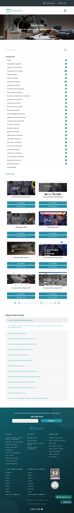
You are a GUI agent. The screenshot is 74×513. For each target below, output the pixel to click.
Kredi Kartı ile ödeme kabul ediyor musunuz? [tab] (23, 371)
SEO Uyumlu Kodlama (55, 446)
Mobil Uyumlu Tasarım (56, 448)
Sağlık (30, 481)
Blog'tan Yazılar (11, 461)
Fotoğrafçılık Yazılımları (36, 64)
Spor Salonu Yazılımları (36, 142)
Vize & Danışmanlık (36, 164)
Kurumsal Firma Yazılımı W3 (52, 288)
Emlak (36, 60)
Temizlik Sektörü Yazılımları (36, 156)
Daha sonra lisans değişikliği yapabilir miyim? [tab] (23, 344)
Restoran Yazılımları (36, 131)
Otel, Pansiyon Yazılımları (36, 92)
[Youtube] (42, 509)
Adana (7, 486)
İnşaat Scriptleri (36, 74)
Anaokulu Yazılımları (36, 85)
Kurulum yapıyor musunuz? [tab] (17, 333)
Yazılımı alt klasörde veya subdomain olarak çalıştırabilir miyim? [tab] (29, 398)
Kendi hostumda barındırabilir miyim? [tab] (20, 349)
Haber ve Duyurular (12, 458)
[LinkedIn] (37, 509)
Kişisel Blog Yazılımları (36, 103)
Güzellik (31, 483)
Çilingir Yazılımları (36, 78)
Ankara (8, 475)
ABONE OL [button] (51, 421)
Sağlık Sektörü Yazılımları (36, 135)
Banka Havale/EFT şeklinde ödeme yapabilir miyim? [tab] (25, 376)
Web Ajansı (52, 443)
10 (51, 303)
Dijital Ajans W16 (21, 227)
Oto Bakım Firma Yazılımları (36, 121)
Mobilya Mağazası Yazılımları (36, 114)
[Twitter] (33, 509)
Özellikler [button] (21, 203)
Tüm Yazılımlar (11, 167)
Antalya (8, 483)
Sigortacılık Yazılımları (36, 139)
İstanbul (8, 472)
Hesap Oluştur (32, 440)
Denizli (8, 491)
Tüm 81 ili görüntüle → (13, 494)
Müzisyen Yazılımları (36, 110)
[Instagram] (35, 509)
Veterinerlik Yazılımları (36, 160)
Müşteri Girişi (32, 438)
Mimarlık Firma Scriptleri (36, 107)
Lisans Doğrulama (11, 463)
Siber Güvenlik (54, 454)
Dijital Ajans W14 (53, 227)
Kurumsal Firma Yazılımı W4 (21, 288)
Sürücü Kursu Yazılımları (36, 146)
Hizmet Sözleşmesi (12, 447)
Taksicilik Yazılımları (36, 149)
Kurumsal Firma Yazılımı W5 (52, 258)
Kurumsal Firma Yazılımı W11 (21, 197)
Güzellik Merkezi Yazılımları (36, 89)
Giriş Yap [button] (63, 3)
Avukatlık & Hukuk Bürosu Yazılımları (36, 96)
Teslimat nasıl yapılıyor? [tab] (16, 366)
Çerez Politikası (11, 444)
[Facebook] (30, 509)
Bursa (7, 481)
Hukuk (29, 475)
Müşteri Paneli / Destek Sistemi (35, 444)
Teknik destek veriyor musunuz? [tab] (19, 355)
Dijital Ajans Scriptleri (36, 81)
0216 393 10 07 (37, 416)
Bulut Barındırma (55, 451)
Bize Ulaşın (9, 455)
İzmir (7, 478)
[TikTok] (39, 509)
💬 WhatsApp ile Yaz (63, 497)
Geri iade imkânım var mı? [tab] (17, 393)
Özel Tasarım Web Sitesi (57, 440)
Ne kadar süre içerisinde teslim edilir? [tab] (20, 360)
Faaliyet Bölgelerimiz (13, 452)
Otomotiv (31, 486)
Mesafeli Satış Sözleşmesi (14, 442)
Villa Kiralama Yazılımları (36, 99)
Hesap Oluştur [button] (50, 3)
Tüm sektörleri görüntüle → (37, 494)
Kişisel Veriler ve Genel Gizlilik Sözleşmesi (14, 438)
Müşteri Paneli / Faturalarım (33, 448)
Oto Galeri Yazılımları (36, 124)
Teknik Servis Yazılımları (36, 153)
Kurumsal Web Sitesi (56, 438)
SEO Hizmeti (53, 457)
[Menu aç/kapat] (65, 10)
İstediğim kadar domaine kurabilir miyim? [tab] (22, 339)
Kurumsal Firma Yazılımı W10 (53, 197)
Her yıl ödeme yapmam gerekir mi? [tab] (21, 320)
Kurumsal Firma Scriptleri (36, 71)
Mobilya (30, 478)
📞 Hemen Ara (66, 502)
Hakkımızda (9, 450)
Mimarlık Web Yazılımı (21, 257)
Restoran (31, 489)
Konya (7, 489)
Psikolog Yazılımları (36, 128)
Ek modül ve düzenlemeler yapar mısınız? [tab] (22, 387)
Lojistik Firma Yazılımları (36, 67)
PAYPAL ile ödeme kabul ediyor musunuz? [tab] (22, 382)
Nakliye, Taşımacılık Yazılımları (36, 117)
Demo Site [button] (21, 206)
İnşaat (30, 472)
